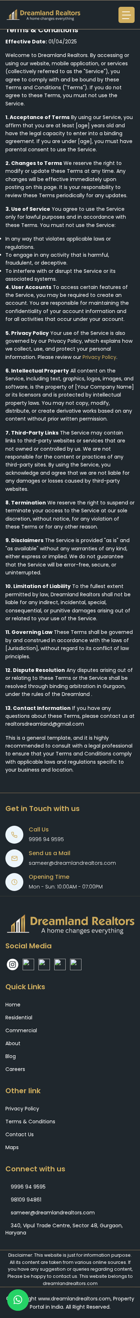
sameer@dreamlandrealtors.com (72, 863)
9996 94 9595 (46, 839)
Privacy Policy (99, 357)
